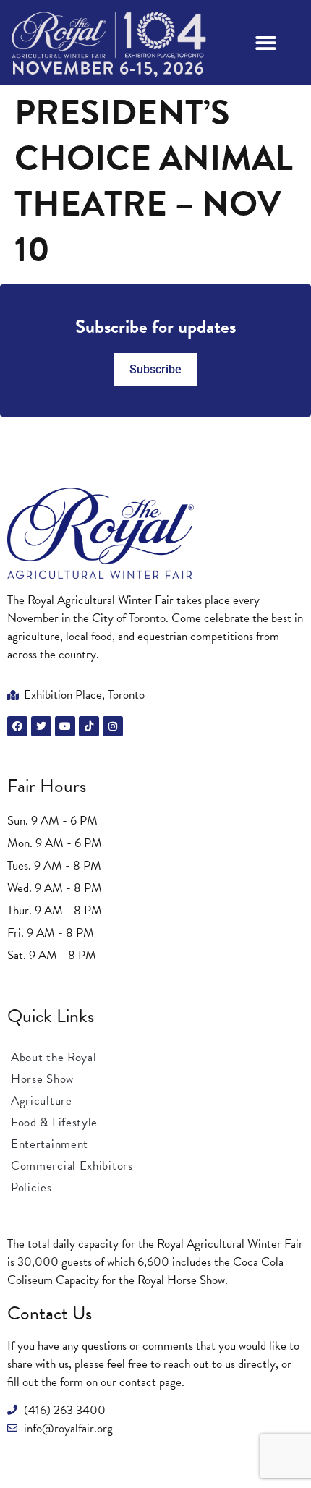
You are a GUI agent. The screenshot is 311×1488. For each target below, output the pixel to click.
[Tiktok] (89, 726)
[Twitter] (41, 726)
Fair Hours (46, 786)
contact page (150, 1382)
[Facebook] (17, 726)
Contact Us (49, 1313)
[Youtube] (65, 726)
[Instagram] (113, 726)
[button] (267, 43)
